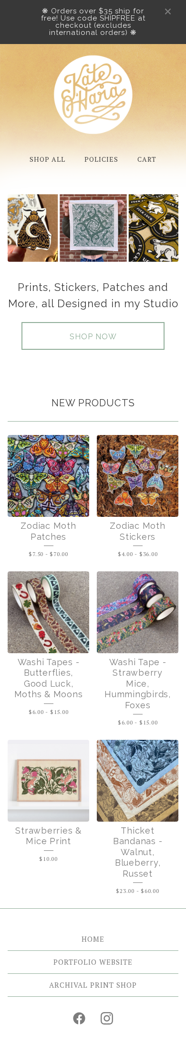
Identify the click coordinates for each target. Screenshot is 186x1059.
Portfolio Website (93, 962)
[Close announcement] (167, 11)
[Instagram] (107, 1018)
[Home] (93, 94)
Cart (146, 159)
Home (93, 939)
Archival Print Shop (93, 985)
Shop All (47, 159)
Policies (101, 159)
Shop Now (93, 336)
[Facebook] (79, 1018)
